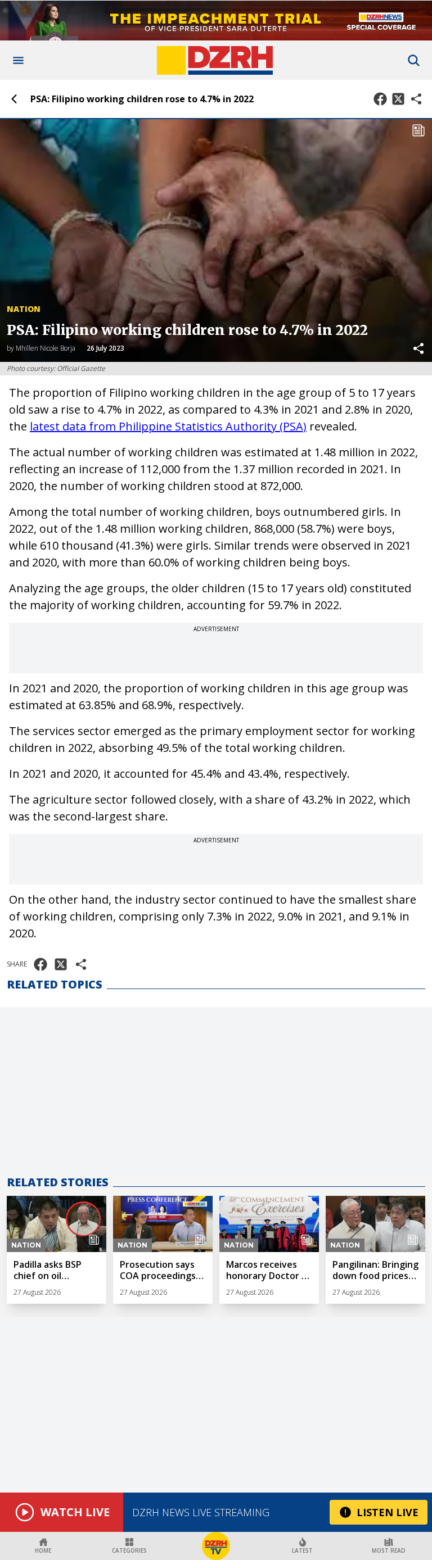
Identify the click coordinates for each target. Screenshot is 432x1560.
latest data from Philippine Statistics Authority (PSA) (168, 426)
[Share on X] (398, 99)
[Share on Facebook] (380, 99)
